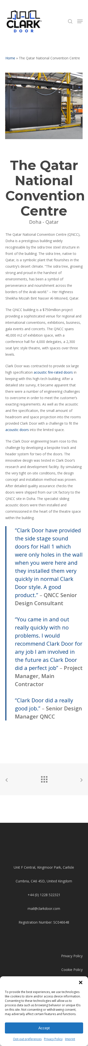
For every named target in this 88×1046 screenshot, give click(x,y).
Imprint (70, 1039)
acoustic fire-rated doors (53, 372)
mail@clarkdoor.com (44, 908)
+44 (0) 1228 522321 (44, 894)
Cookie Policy (72, 969)
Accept (44, 1028)
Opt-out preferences (27, 1039)
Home (10, 58)
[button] (80, 982)
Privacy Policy (53, 1039)
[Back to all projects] (44, 778)
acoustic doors (17, 429)
